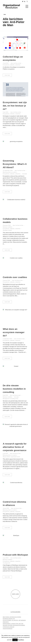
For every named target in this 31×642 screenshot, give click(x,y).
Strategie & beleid (7, 230)
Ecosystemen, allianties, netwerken (11, 64)
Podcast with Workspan (15, 555)
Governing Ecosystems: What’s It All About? (15, 164)
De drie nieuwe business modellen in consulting (14, 388)
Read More (21, 639)
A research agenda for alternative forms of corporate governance (14, 447)
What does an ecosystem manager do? (13, 332)
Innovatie (24, 173)
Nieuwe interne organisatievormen (11, 456)
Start (5, 14)
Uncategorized (6, 562)
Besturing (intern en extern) (10, 172)
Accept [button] (15, 639)
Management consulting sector (10, 398)
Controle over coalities (15, 277)
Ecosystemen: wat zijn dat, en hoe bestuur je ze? (15, 105)
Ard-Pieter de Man (17, 63)
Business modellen (7, 227)
